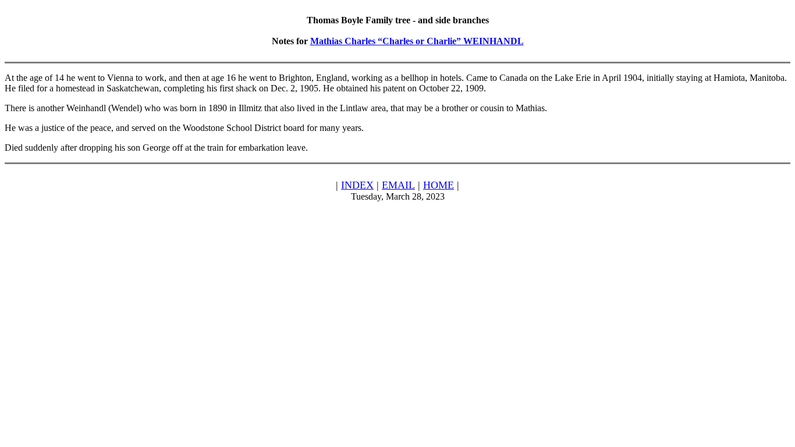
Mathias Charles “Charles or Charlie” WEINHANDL (417, 41)
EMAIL (398, 185)
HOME (438, 185)
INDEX (357, 185)
